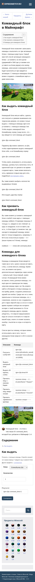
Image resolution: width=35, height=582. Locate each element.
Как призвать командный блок (14, 40)
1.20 (12, 528)
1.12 (12, 540)
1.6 (24, 547)
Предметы (17, 16)
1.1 (7, 559)
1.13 (7, 540)
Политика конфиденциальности (18, 576)
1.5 (7, 553)
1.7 (19, 547)
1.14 (24, 534)
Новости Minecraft (22, 574)
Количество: (8, 473)
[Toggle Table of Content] (23, 34)
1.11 (18, 540)
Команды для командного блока (14, 42)
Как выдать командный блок (13, 37)
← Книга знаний (6, 16)
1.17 (7, 534)
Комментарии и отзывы (9, 574)
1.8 (13, 547)
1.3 (19, 553)
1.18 (24, 528)
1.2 (24, 553)
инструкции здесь (17, 176)
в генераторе (18, 462)
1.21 (7, 528)
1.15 (18, 534)
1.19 (18, 528)
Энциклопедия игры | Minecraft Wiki (14, 579)
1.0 (13, 559)
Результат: (6, 488)
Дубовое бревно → (28, 16)
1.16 (12, 534)
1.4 (13, 553)
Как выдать (8, 446)
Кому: (5, 467)
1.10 (24, 540)
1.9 (7, 547)
